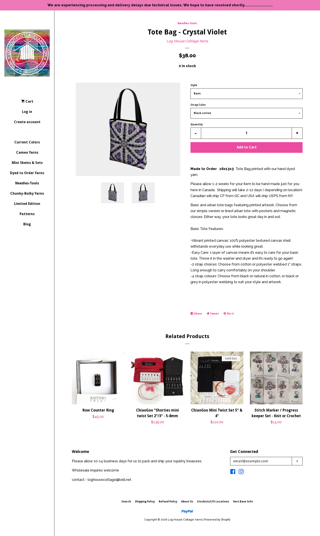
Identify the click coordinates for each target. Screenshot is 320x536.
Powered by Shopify (217, 519)
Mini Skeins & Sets (27, 163)
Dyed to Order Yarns (27, 173)
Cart (29, 101)
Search (126, 501)
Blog (27, 224)
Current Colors (27, 142)
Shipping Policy (145, 501)
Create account (27, 122)
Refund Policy (168, 501)
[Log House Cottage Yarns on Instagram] (241, 472)
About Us (187, 501)
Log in (27, 112)
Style (193, 85)
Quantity (196, 124)
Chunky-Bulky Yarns (27, 193)
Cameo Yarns (27, 152)
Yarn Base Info (243, 501)
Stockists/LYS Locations (213, 501)
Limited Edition (27, 204)
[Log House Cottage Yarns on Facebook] (233, 472)
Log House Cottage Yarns (187, 41)
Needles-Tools (27, 183)
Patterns (27, 214)
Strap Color (198, 104)
